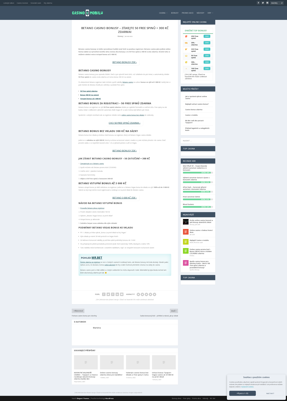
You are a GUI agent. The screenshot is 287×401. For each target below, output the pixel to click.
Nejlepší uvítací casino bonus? (197, 104)
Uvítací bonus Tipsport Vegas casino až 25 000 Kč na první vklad (163, 375)
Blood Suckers (188, 204)
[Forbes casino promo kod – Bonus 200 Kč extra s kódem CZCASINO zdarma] (186, 251)
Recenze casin (198, 242)
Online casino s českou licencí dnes (201, 231)
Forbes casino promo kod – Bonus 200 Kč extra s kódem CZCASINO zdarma (201, 251)
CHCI (207, 36)
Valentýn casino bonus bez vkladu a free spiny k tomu (137, 374)
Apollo (192, 270)
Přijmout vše (242, 393)
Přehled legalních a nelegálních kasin (197, 129)
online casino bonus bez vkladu (133, 115)
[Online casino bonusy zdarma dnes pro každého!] (112, 362)
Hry (209, 13)
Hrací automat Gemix (191, 197)
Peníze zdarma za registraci (90, 262)
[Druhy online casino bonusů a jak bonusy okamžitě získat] (186, 222)
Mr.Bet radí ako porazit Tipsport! (194, 121)
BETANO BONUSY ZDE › (124, 62)
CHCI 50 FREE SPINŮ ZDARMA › (124, 122)
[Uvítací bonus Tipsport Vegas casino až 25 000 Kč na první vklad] (164, 362)
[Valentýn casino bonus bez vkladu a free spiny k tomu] (138, 362)
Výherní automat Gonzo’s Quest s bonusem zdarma (196, 179)
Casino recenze (22, 3)
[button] (282, 377)
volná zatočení (110, 265)
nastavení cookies (247, 387)
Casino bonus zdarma (193, 109)
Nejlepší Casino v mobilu (199, 240)
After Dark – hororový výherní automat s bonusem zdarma (194, 188)
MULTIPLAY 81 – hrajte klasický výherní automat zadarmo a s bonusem (195, 168)
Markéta (97, 328)
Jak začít (197, 224)
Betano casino (128, 82)
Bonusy (174, 13)
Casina (162, 13)
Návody (200, 13)
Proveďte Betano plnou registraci (92, 208)
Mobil (191, 242)
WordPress (109, 398)
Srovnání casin (36, 3)
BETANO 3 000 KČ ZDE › (124, 197)
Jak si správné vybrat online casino (196, 97)
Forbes (192, 256)
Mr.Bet (97, 258)
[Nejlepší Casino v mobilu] (186, 242)
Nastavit (270, 393)
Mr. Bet (212, 398)
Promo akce (187, 13)
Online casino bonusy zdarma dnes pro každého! (111, 374)
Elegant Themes (83, 398)
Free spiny (186, 398)
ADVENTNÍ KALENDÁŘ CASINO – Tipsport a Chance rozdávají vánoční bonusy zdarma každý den (86, 376)
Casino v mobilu (191, 115)
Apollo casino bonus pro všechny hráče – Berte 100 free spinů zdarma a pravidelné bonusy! (200, 264)
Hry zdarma (48, 3)
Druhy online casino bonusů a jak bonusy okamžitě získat (201, 221)
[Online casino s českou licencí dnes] (186, 232)
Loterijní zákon (8, 3)
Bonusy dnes (176, 398)
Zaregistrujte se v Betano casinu (92, 163)
